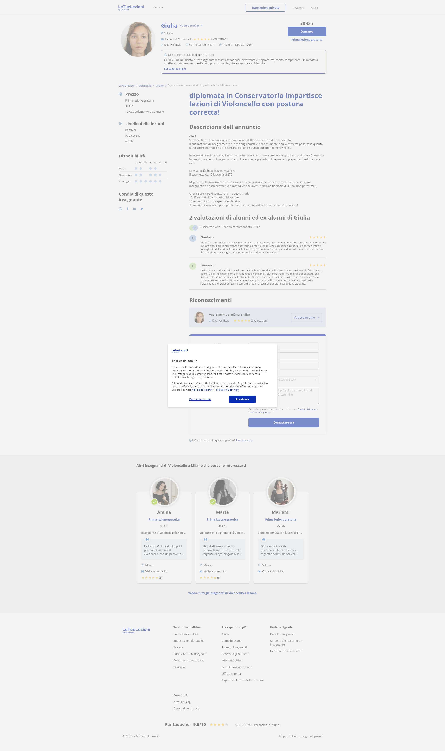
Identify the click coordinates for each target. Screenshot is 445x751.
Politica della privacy (227, 389)
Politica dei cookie (201, 389)
